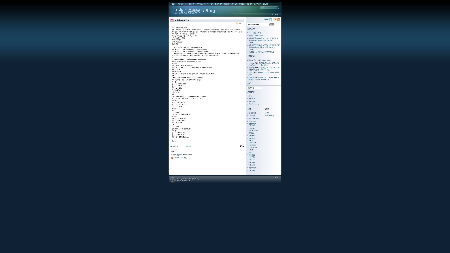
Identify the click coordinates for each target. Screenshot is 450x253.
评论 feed (252, 101)
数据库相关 (218, 4)
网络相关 (249, 4)
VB (251, 152)
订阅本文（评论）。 (181, 157)
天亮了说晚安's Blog (194, 10)
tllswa (251, 63)
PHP (251, 150)
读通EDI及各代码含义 (256, 35)
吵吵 (250, 72)
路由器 (252, 160)
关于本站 (275, 15)
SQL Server (254, 130)
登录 (250, 96)
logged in (179, 155)
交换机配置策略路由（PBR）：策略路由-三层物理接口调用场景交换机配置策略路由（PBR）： (264, 47)
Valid (270, 116)
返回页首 (277, 177)
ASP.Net (253, 143)
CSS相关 (253, 145)
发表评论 (175, 146)
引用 (189, 146)
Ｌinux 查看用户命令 (256, 33)
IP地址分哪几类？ (182, 20)
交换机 (252, 157)
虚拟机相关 (257, 4)
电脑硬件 (227, 4)
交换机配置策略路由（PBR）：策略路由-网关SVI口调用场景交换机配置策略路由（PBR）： (264, 40)
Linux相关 (188, 4)
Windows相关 (208, 4)
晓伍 (250, 60)
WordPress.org (254, 104)
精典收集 (234, 4)
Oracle (252, 128)
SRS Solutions (187, 180)
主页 (173, 4)
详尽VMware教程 (264, 60)
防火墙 (252, 165)
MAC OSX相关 (198, 4)
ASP (251, 140)
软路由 (252, 162)
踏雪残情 (252, 68)
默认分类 (265, 4)
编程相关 (242, 4)
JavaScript (253, 148)
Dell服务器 (179, 4)
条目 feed (252, 99)
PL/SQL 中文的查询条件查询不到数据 (261, 52)
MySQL (252, 126)
